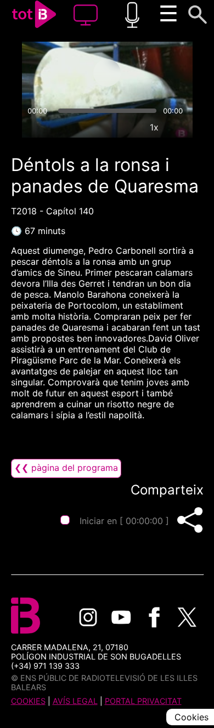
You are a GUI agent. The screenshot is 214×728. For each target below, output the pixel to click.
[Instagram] (88, 617)
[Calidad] (129, 127)
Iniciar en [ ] (124, 520)
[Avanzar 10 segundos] (150, 73)
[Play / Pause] (107, 73)
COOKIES (28, 701)
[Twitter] (187, 617)
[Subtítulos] (103, 127)
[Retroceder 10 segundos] (63, 73)
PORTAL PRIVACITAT (143, 701)
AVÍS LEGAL (75, 701)
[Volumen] (35, 127)
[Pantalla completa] (179, 127)
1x (154, 127)
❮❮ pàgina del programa (66, 467)
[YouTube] (121, 617)
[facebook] (154, 617)
